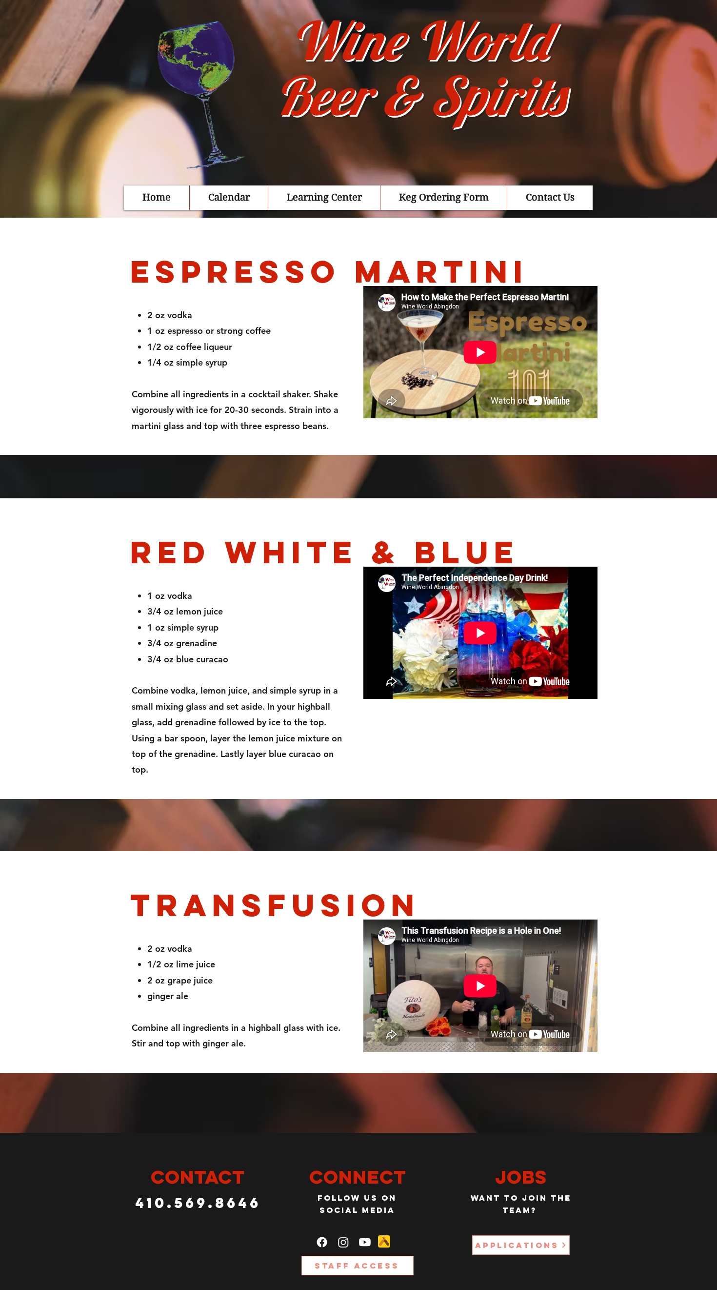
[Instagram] (343, 1242)
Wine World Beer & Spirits (419, 67)
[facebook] (322, 1242)
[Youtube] (365, 1242)
